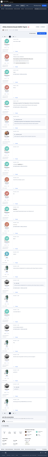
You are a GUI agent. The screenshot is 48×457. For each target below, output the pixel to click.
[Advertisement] (24, 17)
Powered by (42, 455)
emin (7, 271)
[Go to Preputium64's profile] (3, 30)
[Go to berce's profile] (7, 254)
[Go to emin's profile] (7, 268)
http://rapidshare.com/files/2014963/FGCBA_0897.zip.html (23, 58)
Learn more (2, 1)
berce (7, 257)
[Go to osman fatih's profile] (7, 282)
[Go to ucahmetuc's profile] (7, 118)
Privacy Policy (8, 455)
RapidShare (20, 164)
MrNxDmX (7, 60)
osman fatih (7, 285)
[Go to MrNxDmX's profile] (7, 56)
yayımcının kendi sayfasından (21, 62)
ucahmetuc (7, 121)
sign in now (23, 418)
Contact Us (13, 455)
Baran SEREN (7, 136)
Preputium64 (29, 431)
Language (3, 455)
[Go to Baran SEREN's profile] (7, 133)
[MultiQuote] (13, 51)
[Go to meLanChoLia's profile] (7, 41)
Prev (4, 36)
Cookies (17, 455)
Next (13, 36)
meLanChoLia (6, 44)
